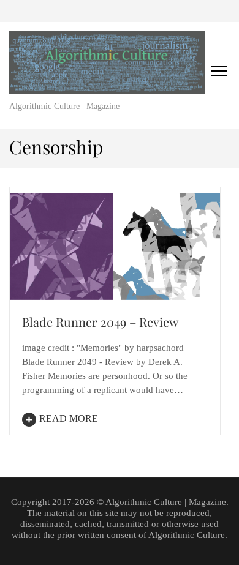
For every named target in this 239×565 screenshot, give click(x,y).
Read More (68, 418)
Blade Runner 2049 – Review (100, 321)
